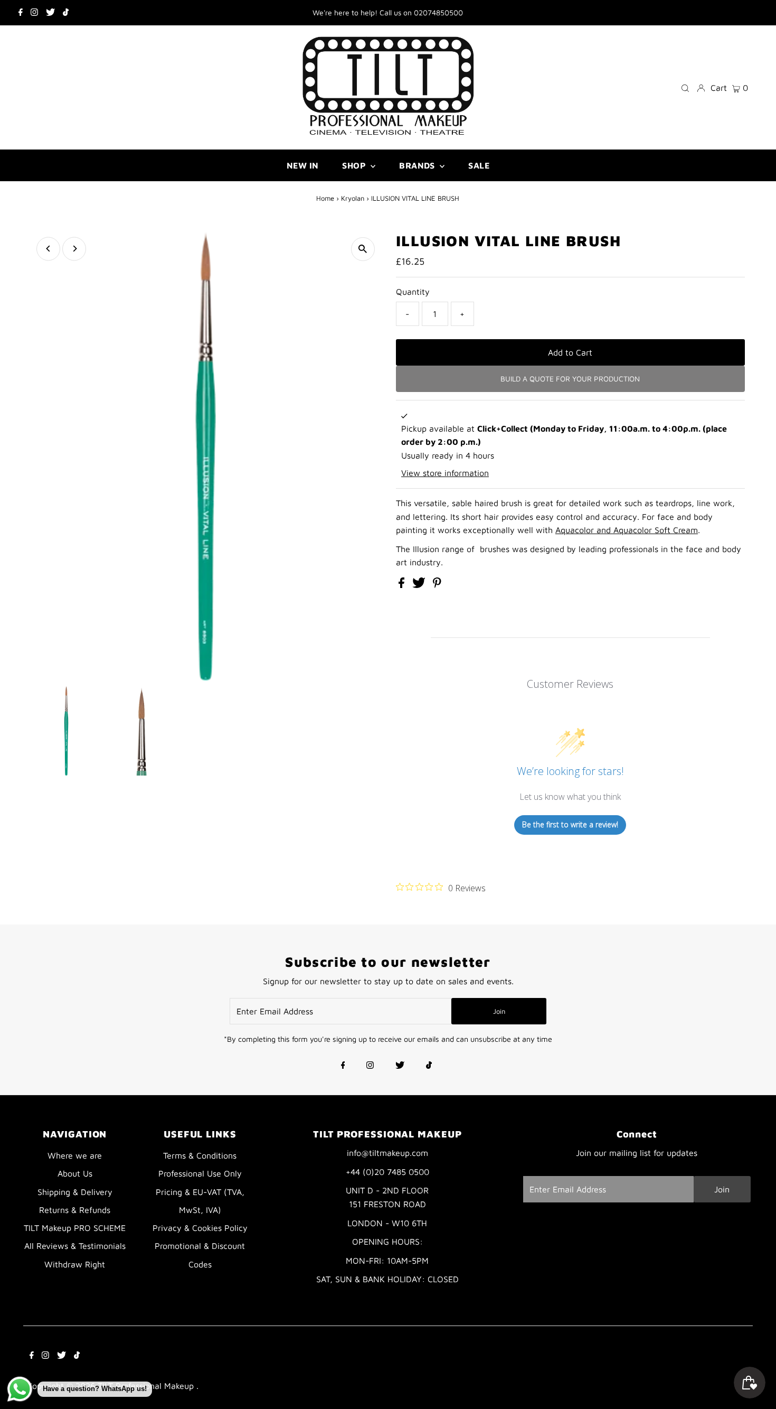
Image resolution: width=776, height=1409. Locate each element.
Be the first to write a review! (570, 824)
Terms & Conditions (199, 1155)
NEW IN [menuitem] (302, 165)
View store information (445, 473)
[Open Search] (685, 87)
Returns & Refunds (74, 1210)
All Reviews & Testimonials (75, 1246)
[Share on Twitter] (420, 585)
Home (325, 198)
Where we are (75, 1155)
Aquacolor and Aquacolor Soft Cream (626, 530)
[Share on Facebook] (403, 585)
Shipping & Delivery (74, 1192)
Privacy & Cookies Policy (200, 1228)
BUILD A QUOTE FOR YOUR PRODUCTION (570, 378)
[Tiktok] (65, 12)
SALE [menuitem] (478, 165)
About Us (75, 1173)
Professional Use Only (200, 1173)
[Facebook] (20, 12)
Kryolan (352, 198)
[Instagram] (34, 12)
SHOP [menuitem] (355, 165)
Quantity (413, 291)
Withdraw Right (74, 1264)
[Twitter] (50, 12)
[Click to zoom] (363, 249)
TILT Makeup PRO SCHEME (75, 1228)
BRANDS (418, 165)
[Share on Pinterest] (437, 585)
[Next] (74, 248)
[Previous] (48, 248)
